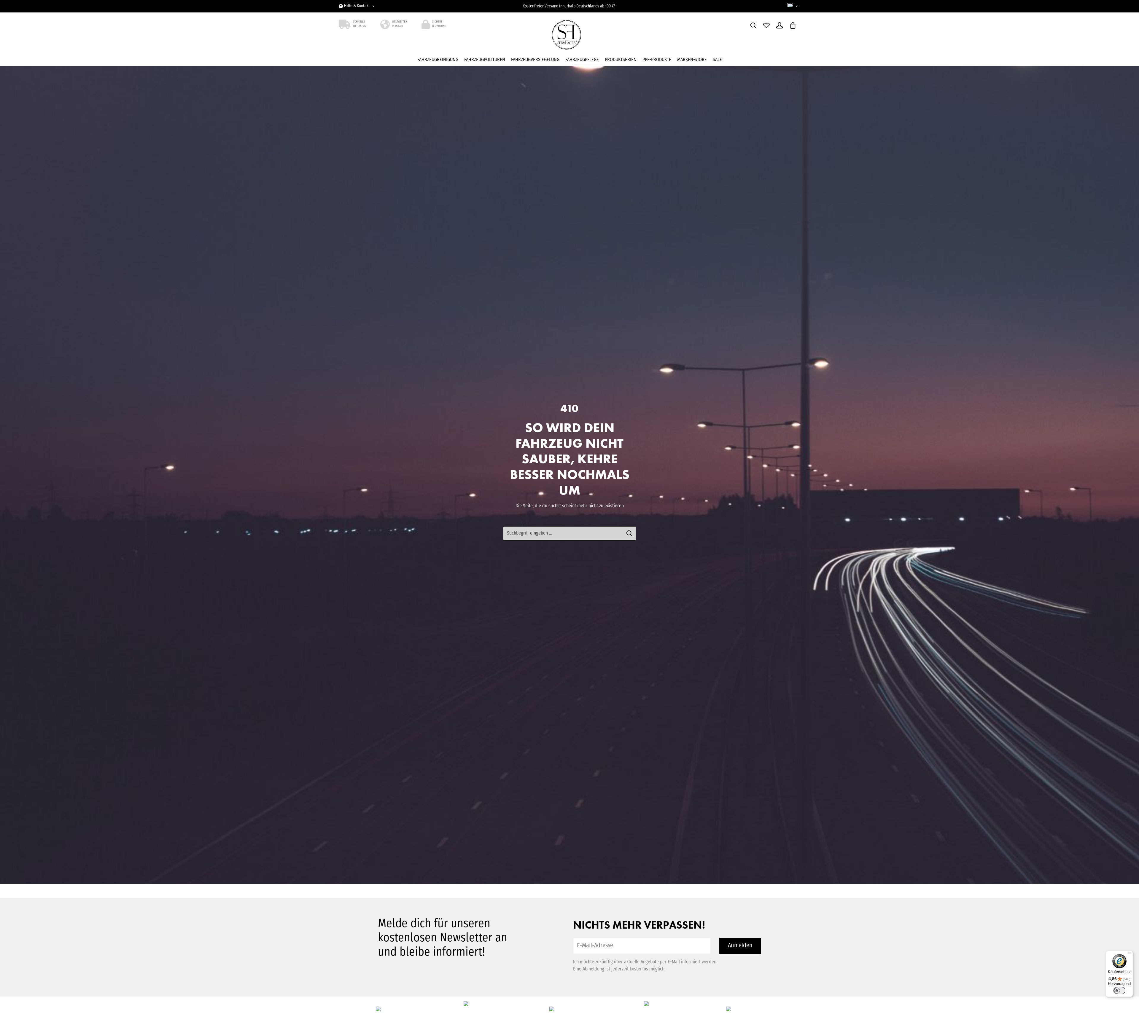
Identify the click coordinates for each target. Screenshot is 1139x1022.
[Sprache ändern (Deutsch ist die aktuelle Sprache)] (793, 6)
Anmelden (740, 946)
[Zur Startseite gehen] (569, 37)
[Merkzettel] (766, 25)
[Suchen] (753, 25)
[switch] (1119, 990)
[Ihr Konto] (779, 25)
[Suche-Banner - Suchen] (629, 533)
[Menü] (1129, 954)
